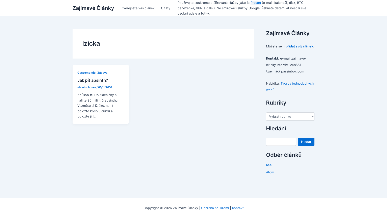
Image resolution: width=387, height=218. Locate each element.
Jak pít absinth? (92, 80)
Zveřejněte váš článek (138, 8)
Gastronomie (86, 72)
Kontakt (238, 208)
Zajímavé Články (93, 8)
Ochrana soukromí (215, 208)
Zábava (102, 72)
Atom (270, 172)
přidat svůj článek (299, 46)
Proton (256, 3)
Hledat (306, 142)
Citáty (165, 8)
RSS (269, 165)
